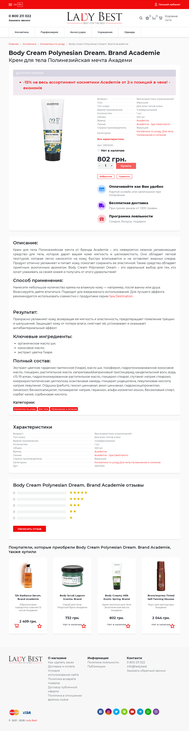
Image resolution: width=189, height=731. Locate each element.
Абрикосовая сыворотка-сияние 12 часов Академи (28, 607)
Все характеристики (110, 139)
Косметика (22, 32)
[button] (39, 626)
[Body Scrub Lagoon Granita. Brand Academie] (72, 577)
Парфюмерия (49, 32)
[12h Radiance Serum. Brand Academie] (28, 577)
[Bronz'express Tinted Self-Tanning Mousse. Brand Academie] (161, 577)
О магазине (57, 658)
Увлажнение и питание (151, 134)
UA (15, 4)
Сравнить (124, 176)
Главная (14, 43)
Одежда (129, 32)
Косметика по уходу (52, 43)
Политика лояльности (103, 662)
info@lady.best (137, 666)
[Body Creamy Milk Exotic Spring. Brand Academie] (117, 577)
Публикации (96, 666)
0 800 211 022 (20, 16)
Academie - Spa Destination (153, 124)
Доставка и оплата (61, 666)
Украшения (105, 32)
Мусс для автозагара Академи (161, 606)
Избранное (106, 176)
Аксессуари (78, 32)
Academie (143, 120)
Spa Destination (121, 296)
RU (20, 4)
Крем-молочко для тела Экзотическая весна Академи (116, 607)
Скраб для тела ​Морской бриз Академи (72, 606)
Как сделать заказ (61, 662)
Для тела (167, 131)
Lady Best (31, 720)
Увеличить (52, 129)
